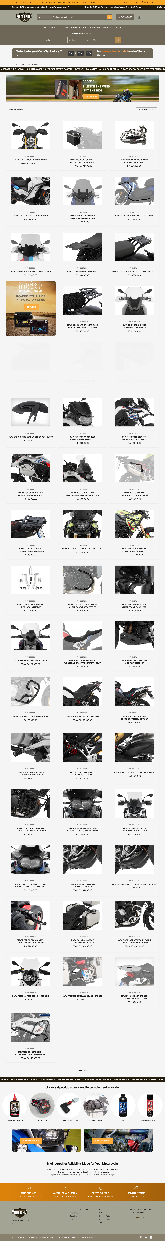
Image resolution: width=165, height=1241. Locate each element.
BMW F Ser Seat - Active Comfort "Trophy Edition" (134, 717)
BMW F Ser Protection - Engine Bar (30, 716)
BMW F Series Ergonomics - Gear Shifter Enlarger (30, 773)
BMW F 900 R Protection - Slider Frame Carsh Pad (134, 606)
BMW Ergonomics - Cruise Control (134, 381)
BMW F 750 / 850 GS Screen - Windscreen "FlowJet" (82, 438)
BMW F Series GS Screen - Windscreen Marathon (134, 829)
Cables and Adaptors (69, 1120)
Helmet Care (42, 1120)
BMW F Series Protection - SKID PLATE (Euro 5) (134, 884)
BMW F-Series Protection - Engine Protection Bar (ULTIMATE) (134, 941)
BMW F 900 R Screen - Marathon (30, 660)
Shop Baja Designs (31, 1141)
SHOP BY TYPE (55, 27)
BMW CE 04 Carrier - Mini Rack (82, 272)
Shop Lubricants (102, 1141)
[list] (82, 1192)
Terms (101, 1222)
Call (137, 2)
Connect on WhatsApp (79, 1209)
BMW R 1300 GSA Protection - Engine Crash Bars (134, 161)
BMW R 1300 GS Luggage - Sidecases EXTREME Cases (82, 161)
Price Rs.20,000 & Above (29, 64)
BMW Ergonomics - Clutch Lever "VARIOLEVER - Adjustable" (82, 382)
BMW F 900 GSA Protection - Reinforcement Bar (30, 606)
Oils (123, 1120)
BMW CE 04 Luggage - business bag (30, 381)
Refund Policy (105, 1219)
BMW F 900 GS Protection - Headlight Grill (82, 549)
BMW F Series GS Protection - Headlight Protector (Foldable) (82, 829)
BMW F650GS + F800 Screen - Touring (30, 996)
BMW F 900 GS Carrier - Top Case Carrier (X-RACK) (31, 550)
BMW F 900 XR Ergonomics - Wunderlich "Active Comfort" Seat (82, 661)
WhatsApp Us (140, 1217)
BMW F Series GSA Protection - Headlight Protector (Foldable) (30, 885)
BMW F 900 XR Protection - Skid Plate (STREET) (134, 661)
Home (16, 64)
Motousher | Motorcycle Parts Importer (29, 1237)
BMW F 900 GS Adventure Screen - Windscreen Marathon (82, 494)
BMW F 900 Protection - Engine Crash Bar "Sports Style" (82, 606)
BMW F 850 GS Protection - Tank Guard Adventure (134, 438)
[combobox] (82, 17)
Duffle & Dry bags (96, 1120)
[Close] (150, 51)
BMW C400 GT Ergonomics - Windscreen (31, 272)
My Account (148, 2)
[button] (13, 17)
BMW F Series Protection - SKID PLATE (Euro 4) (82, 885)
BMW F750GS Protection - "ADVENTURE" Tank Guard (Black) (30, 1053)
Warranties (74, 1219)
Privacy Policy (105, 1216)
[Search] (118, 40)
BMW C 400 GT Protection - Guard (30, 216)
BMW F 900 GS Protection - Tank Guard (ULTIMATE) (134, 550)
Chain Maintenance (15, 1120)
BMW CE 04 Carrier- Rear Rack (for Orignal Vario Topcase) (82, 326)
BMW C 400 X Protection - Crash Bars (134, 216)
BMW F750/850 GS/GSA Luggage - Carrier (82, 996)
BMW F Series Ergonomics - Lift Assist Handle (82, 773)
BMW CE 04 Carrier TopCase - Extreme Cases (134, 272)
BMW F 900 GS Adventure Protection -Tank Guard (30, 494)
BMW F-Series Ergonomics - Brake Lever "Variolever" (30, 941)
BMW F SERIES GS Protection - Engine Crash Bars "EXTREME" (30, 829)
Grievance (74, 1213)
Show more (82, 1071)
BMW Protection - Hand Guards (30, 160)
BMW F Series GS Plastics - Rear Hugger (134, 772)
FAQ (100, 1213)
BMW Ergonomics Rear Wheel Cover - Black (30, 437)
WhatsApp (127, 2)
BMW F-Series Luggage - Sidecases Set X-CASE (82, 941)
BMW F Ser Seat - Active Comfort (82, 716)
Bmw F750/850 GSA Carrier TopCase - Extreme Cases (134, 997)
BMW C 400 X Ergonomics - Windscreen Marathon (82, 217)
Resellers (73, 1216)
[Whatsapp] (145, 17)
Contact (102, 1209)
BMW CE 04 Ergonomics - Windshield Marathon (134, 326)
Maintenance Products (150, 1120)
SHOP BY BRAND (71, 27)
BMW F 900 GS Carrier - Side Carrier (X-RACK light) (134, 494)
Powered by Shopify (48, 1237)
